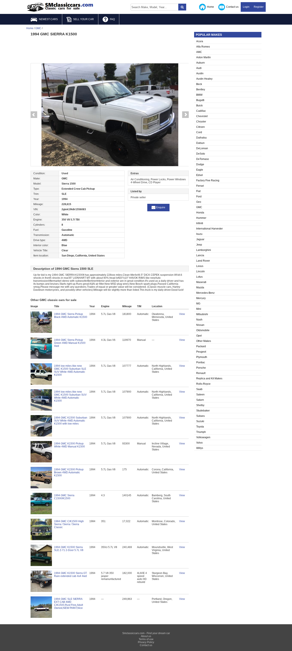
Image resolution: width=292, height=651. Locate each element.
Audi (199, 68)
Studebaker (203, 410)
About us (146, 636)
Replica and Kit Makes (209, 378)
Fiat (198, 191)
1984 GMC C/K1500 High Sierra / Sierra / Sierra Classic (69, 524)
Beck (199, 84)
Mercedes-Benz (205, 292)
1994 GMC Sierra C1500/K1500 (64, 497)
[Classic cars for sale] (60, 7)
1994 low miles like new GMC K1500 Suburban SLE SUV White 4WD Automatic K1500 (70, 370)
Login (246, 6)
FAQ (112, 19)
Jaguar (200, 239)
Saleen (200, 394)
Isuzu (199, 233)
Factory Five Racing (207, 180)
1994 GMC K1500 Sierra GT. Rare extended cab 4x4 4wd (70, 575)
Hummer (201, 217)
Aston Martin (203, 57)
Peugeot (201, 351)
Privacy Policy (146, 642)
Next (185, 114)
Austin (200, 73)
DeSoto (200, 153)
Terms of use (146, 639)
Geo (198, 201)
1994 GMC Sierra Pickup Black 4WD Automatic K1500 (70, 316)
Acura (199, 41)
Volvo (199, 442)
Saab (199, 389)
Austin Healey (204, 78)
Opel (199, 335)
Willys (199, 448)
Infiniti (199, 223)
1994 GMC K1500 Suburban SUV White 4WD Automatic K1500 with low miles (70, 420)
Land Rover (203, 260)
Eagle (199, 169)
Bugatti (200, 100)
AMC (199, 52)
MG (198, 303)
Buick (199, 105)
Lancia (200, 255)
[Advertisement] (110, 49)
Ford (199, 196)
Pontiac (200, 362)
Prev (33, 114)
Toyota (200, 426)
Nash (199, 319)
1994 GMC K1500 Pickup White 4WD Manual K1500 (69, 445)
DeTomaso (202, 159)
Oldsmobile (202, 330)
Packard (201, 346)
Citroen (200, 126)
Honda (200, 212)
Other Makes (203, 341)
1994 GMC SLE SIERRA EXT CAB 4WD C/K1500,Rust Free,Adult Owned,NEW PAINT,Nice (68, 603)
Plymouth (201, 357)
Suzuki (200, 421)
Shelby (200, 405)
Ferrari (200, 185)
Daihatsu (201, 137)
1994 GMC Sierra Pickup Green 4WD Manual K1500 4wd (70, 342)
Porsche (201, 367)
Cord (199, 132)
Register (259, 6)
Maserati (201, 282)
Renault (200, 373)
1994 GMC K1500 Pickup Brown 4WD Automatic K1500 (69, 472)
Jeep (199, 244)
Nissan (200, 324)
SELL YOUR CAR (83, 19)
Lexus (199, 266)
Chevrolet (202, 116)
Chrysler (201, 121)
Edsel (199, 175)
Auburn (200, 62)
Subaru (200, 415)
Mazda (200, 287)
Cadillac (201, 110)
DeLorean (202, 148)
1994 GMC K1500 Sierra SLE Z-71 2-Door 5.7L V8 (68, 549)
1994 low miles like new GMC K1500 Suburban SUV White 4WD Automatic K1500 (70, 396)
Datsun (200, 143)
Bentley (200, 89)
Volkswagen (203, 437)
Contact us (232, 6)
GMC (199, 207)
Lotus (199, 276)
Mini (198, 308)
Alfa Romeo (203, 46)
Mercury (201, 298)
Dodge (200, 164)
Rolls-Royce (203, 383)
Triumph (201, 432)
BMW (199, 94)
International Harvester (209, 228)
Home (210, 6)
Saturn (200, 399)
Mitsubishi (202, 314)
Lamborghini (203, 250)
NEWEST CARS (48, 19)
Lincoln (200, 271)
